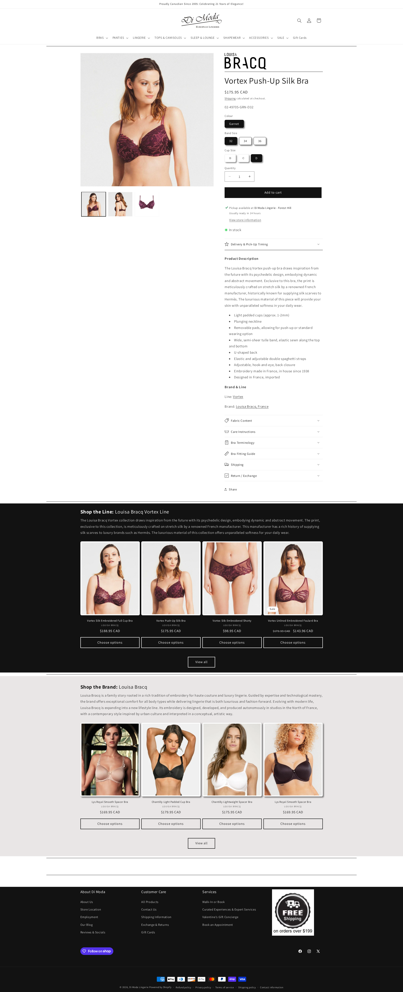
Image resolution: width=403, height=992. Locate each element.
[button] (102, 38)
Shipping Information (156, 917)
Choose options (110, 642)
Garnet (234, 123)
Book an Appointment (217, 925)
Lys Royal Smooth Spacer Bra (110, 802)
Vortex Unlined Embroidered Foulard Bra (293, 620)
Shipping (230, 98)
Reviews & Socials (92, 932)
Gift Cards (148, 932)
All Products (149, 902)
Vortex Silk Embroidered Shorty (232, 620)
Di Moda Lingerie (139, 987)
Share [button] (233, 489)
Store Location (90, 909)
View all (201, 662)
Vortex (238, 396)
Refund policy (183, 987)
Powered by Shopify (160, 987)
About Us (86, 902)
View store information (245, 220)
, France (252, 406)
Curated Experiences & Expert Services (229, 909)
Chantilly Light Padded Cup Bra (171, 802)
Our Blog (86, 925)
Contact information (271, 987)
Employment (89, 917)
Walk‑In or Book (213, 902)
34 (245, 141)
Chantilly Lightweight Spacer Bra (232, 802)
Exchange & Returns (155, 925)
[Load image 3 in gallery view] (147, 204)
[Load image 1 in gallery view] (93, 204)
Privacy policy (203, 987)
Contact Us (148, 909)
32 (231, 141)
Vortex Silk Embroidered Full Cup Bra (110, 620)
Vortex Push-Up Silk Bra (171, 620)
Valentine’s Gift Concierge (220, 917)
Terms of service (224, 987)
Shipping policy (247, 987)
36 (260, 141)
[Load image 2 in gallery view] (120, 204)
